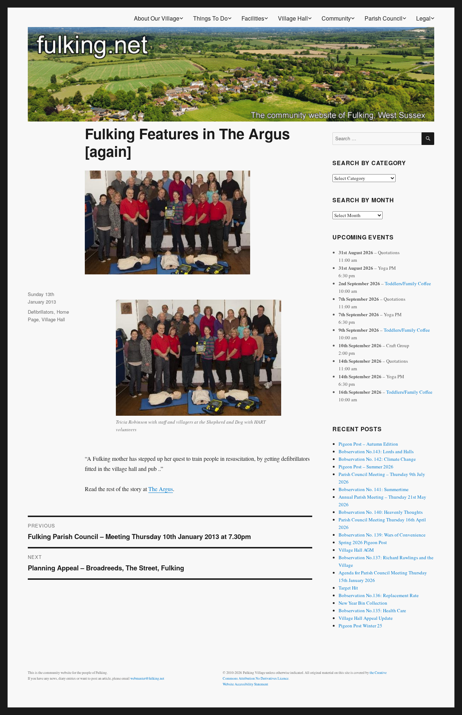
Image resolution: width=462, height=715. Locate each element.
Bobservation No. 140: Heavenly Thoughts (381, 512)
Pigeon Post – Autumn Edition (368, 444)
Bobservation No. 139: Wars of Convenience (382, 534)
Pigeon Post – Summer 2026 (366, 466)
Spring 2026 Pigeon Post (363, 542)
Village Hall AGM (356, 550)
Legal (423, 18)
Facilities (252, 18)
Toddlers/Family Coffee (408, 283)
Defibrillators (41, 311)
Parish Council (383, 18)
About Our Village (156, 18)
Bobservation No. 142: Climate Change (377, 459)
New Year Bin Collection (363, 603)
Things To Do (210, 18)
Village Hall (293, 18)
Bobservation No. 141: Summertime (374, 489)
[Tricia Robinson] (198, 358)
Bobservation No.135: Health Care (372, 610)
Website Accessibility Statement (245, 684)
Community (336, 18)
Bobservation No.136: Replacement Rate (379, 595)
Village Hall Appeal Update (366, 618)
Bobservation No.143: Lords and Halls (376, 451)
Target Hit (348, 587)
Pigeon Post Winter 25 (360, 625)
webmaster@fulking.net (147, 678)
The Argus (160, 489)
